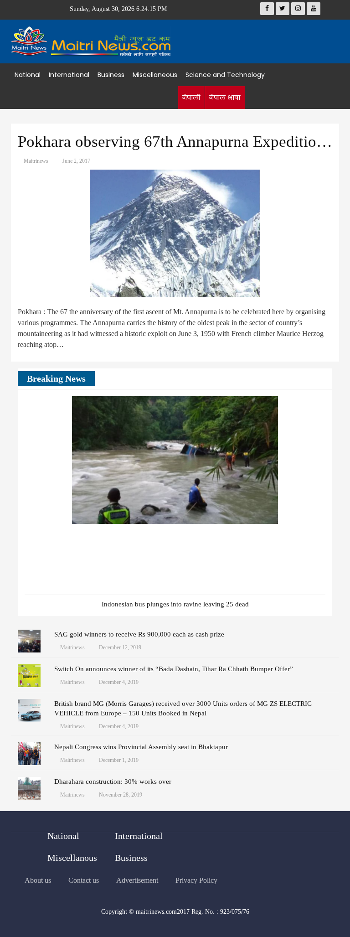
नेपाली (191, 97)
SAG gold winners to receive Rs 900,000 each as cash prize (139, 634)
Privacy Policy (196, 880)
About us (38, 880)
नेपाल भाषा (224, 97)
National (28, 74)
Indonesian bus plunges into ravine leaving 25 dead (175, 604)
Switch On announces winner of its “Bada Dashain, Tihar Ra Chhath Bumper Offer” (173, 669)
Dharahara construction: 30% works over (112, 781)
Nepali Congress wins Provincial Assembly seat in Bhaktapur (141, 747)
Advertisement (137, 880)
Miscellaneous (155, 74)
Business (111, 74)
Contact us (83, 880)
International (69, 74)
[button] (305, 379)
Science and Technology (225, 74)
